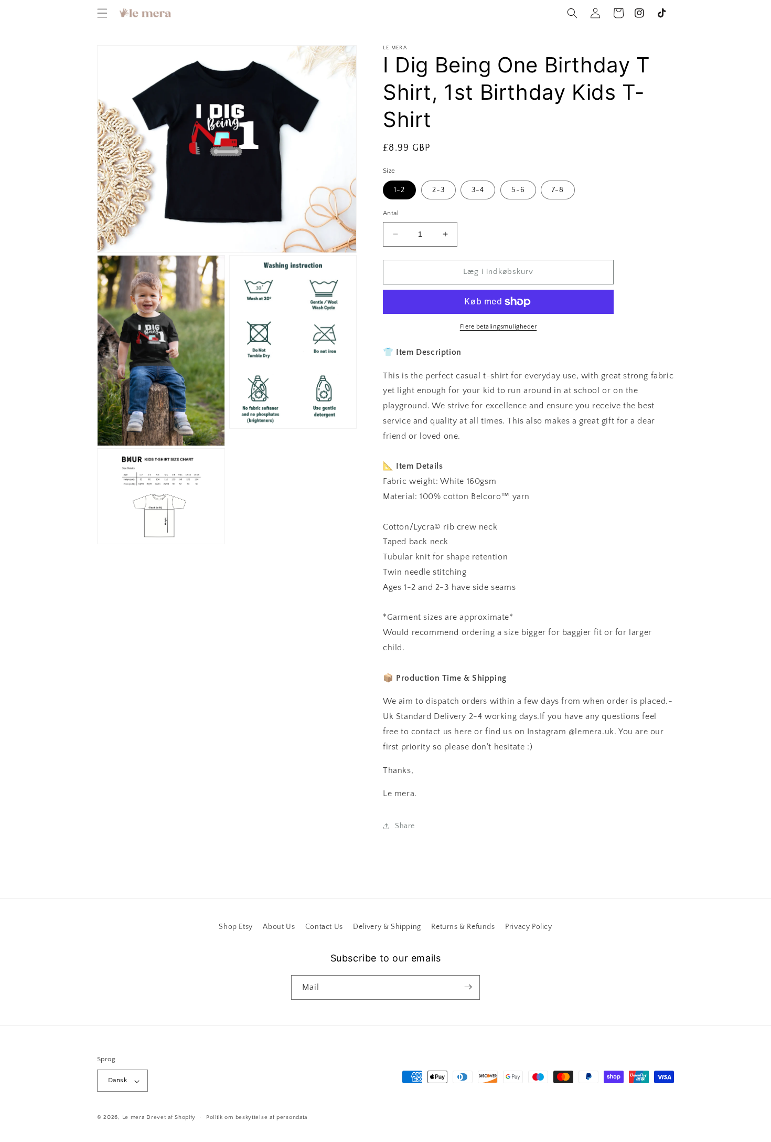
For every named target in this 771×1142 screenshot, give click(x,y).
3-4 (478, 190)
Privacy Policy (528, 927)
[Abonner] (467, 987)
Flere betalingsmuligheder (498, 326)
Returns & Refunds (463, 927)
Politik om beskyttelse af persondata (256, 1117)
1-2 (399, 190)
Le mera (134, 1118)
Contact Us (324, 927)
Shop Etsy (235, 927)
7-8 (558, 190)
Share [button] (405, 826)
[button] (102, 13)
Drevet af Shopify (171, 1118)
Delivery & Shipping (387, 927)
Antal (391, 213)
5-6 (518, 190)
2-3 (438, 190)
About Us (279, 927)
